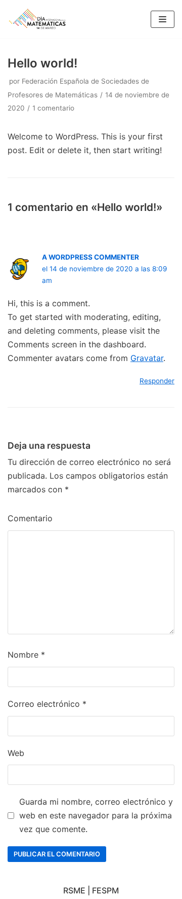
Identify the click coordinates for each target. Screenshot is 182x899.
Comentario (30, 518)
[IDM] (38, 19)
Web (16, 753)
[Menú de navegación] (162, 19)
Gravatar (146, 358)
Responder (157, 381)
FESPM (105, 890)
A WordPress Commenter (90, 257)
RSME (74, 890)
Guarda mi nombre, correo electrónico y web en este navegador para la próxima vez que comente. (96, 815)
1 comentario (53, 108)
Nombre (26, 655)
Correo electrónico (47, 704)
